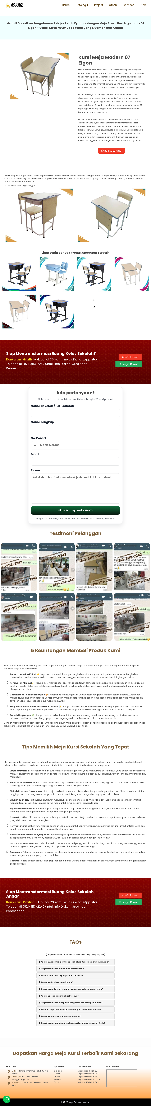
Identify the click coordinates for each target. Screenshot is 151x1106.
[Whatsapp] (6, 1099)
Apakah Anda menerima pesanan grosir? (62, 1016)
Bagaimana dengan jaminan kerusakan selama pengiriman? (72, 989)
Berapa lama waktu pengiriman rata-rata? (63, 975)
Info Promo (131, 357)
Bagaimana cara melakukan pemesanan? (62, 968)
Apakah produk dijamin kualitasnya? (60, 996)
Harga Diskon (129, 364)
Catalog (81, 5)
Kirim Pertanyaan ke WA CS (75, 510)
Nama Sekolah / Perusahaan (52, 406)
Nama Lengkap (42, 422)
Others (113, 5)
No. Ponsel (38, 438)
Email (35, 454)
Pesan (35, 470)
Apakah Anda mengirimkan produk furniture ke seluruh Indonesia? (75, 962)
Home (66, 5)
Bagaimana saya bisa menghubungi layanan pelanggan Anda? (73, 1023)
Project (98, 5)
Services (128, 5)
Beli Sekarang (113, 150)
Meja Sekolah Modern (79, 1102)
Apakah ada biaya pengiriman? (57, 982)
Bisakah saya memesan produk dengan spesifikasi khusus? (71, 1009)
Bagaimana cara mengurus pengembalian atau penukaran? (71, 1002)
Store (143, 5)
